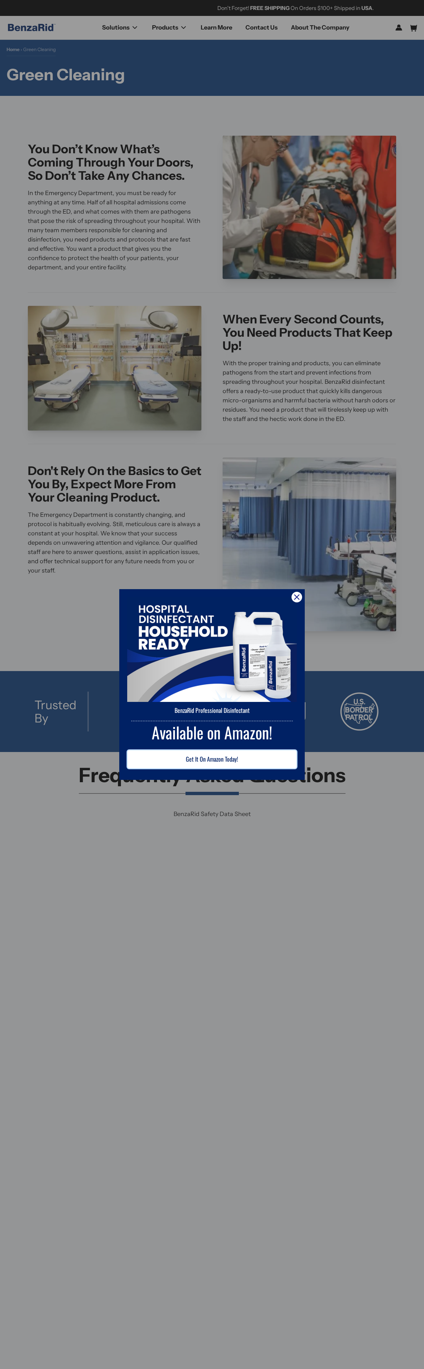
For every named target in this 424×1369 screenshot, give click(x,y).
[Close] (297, 597)
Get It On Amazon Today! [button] (212, 759)
